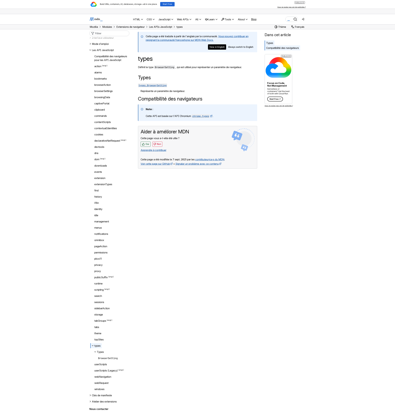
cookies (98, 134)
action (97, 66)
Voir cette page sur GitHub (155, 163)
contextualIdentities (105, 128)
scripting (99, 289)
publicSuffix (101, 277)
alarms (98, 72)
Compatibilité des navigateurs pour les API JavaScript (110, 58)
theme (97, 333)
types (97, 345)
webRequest (101, 382)
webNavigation (102, 376)
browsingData (102, 97)
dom (96, 159)
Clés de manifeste (102, 395)
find (96, 190)
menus (98, 227)
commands (100, 115)
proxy (97, 271)
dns (96, 153)
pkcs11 (98, 258)
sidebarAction (102, 308)
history (98, 196)
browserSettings (103, 91)
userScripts (100, 364)
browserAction (102, 84)
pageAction (100, 246)
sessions (99, 302)
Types (269, 43)
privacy (98, 264)
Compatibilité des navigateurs (282, 47)
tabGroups (100, 320)
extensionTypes (103, 184)
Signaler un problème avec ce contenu (197, 163)
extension (99, 178)
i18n (96, 202)
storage (98, 314)
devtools (99, 146)
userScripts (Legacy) (106, 370)
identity (98, 209)
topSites (99, 339)
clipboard (99, 109)
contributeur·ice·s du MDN (209, 159)
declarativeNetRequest (107, 140)
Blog (253, 19)
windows (99, 389)
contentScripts (102, 122)
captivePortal (101, 103)
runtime (98, 283)
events (98, 171)
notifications (101, 233)
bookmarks (100, 78)
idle (96, 215)
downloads (100, 165)
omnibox (99, 240)
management (101, 221)
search (98, 295)
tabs (96, 327)
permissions (101, 252)
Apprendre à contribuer (153, 150)
